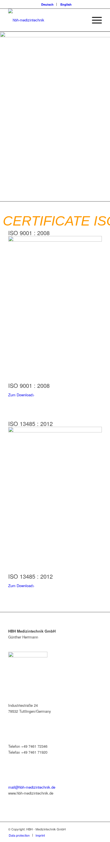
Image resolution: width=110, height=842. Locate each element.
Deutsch (47, 4)
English (66, 4)
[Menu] (94, 20)
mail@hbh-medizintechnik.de (31, 787)
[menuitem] (47, 4)
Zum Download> (21, 394)
